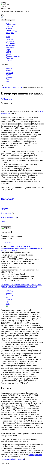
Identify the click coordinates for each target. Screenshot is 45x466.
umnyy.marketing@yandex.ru (13, 459)
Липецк (9, 77)
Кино (8, 37)
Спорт (8, 52)
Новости (9, 26)
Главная (4, 87)
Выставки (10, 47)
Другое (9, 60)
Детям (8, 54)
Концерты (10, 41)
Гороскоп (9, 58)
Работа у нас (11, 24)
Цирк (8, 50)
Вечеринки (10, 43)
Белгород (9, 68)
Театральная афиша (9, 217)
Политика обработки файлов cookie (22, 287)
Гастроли (9, 39)
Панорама (7, 198)
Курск (8, 75)
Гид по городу (11, 31)
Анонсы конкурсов (13, 56)
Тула (7, 81)
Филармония (11, 45)
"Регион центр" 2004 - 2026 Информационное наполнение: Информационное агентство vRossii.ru (21, 248)
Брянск (9, 70)
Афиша (9, 28)
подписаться (6, 242)
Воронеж (9, 73)
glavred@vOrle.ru (35, 455)
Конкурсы (10, 33)
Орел (8, 79)
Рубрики (4, 209)
